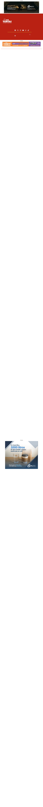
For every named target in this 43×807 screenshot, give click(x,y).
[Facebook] (15, 30)
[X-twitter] (18, 30)
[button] (15, 36)
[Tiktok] (28, 30)
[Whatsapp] (25, 30)
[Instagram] (20, 30)
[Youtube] (23, 30)
